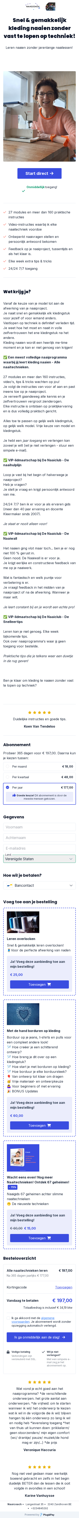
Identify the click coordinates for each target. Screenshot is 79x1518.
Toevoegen (37, 984)
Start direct (37, 173)
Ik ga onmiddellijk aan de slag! (37, 1337)
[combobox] (39, 885)
